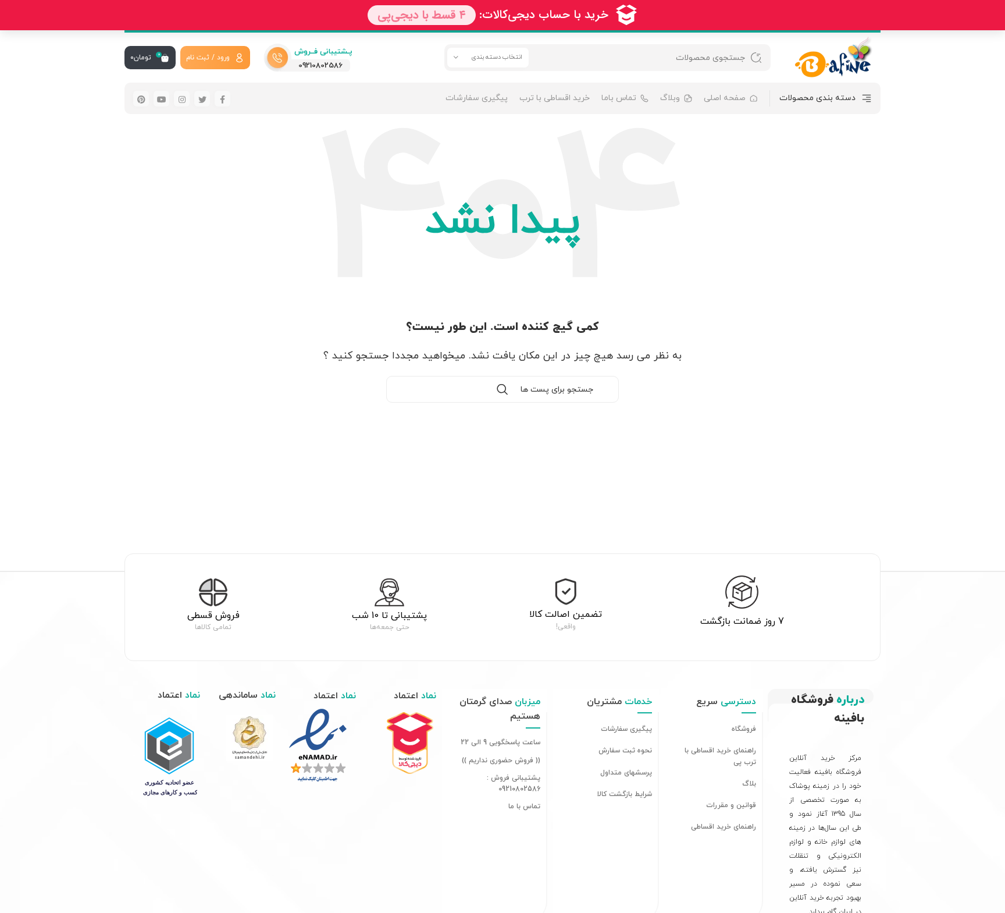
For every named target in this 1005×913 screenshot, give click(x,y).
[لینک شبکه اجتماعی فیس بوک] (222, 98)
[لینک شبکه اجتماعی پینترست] (141, 98)
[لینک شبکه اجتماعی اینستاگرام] (182, 98)
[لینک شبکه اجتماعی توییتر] (202, 98)
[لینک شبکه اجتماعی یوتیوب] (161, 98)
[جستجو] (756, 57)
